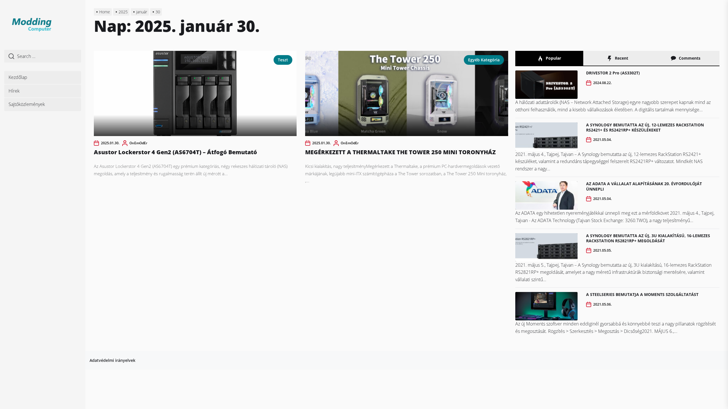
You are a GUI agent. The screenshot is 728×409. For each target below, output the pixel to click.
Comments (689, 58)
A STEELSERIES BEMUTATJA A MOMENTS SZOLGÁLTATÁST (642, 294)
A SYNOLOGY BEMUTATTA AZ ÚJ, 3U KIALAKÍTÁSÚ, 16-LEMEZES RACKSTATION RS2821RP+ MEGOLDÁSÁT (648, 238)
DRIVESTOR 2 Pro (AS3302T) (613, 73)
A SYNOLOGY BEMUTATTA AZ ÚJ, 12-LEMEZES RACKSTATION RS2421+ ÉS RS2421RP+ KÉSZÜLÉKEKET (645, 127)
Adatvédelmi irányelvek (112, 360)
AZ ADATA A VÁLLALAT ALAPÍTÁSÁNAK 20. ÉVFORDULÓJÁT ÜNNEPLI (644, 186)
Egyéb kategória (484, 59)
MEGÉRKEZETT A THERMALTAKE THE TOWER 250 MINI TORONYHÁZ (400, 152)
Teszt (283, 59)
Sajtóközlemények (27, 104)
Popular (553, 58)
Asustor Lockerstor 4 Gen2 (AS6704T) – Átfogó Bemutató (175, 152)
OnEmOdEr (138, 143)
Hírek (14, 91)
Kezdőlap (18, 77)
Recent (621, 58)
